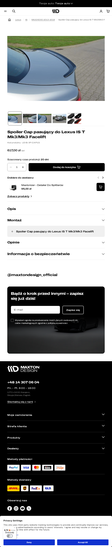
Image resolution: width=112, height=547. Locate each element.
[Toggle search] (14, 11)
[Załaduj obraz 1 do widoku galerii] (15, 118)
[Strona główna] (9, 20)
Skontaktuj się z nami (20, 401)
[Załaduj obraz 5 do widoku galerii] (74, 118)
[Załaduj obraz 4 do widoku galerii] (59, 118)
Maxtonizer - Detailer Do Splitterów (42, 185)
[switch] (10, 536)
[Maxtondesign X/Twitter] (29, 509)
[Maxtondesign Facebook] (9, 509)
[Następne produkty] (103, 177)
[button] (5, 11)
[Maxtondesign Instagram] (16, 509)
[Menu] (14, 528)
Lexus (18, 19)
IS (26, 19)
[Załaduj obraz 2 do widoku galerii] (30, 118)
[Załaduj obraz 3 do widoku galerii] (44, 118)
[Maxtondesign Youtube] (22, 509)
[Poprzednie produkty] (98, 177)
